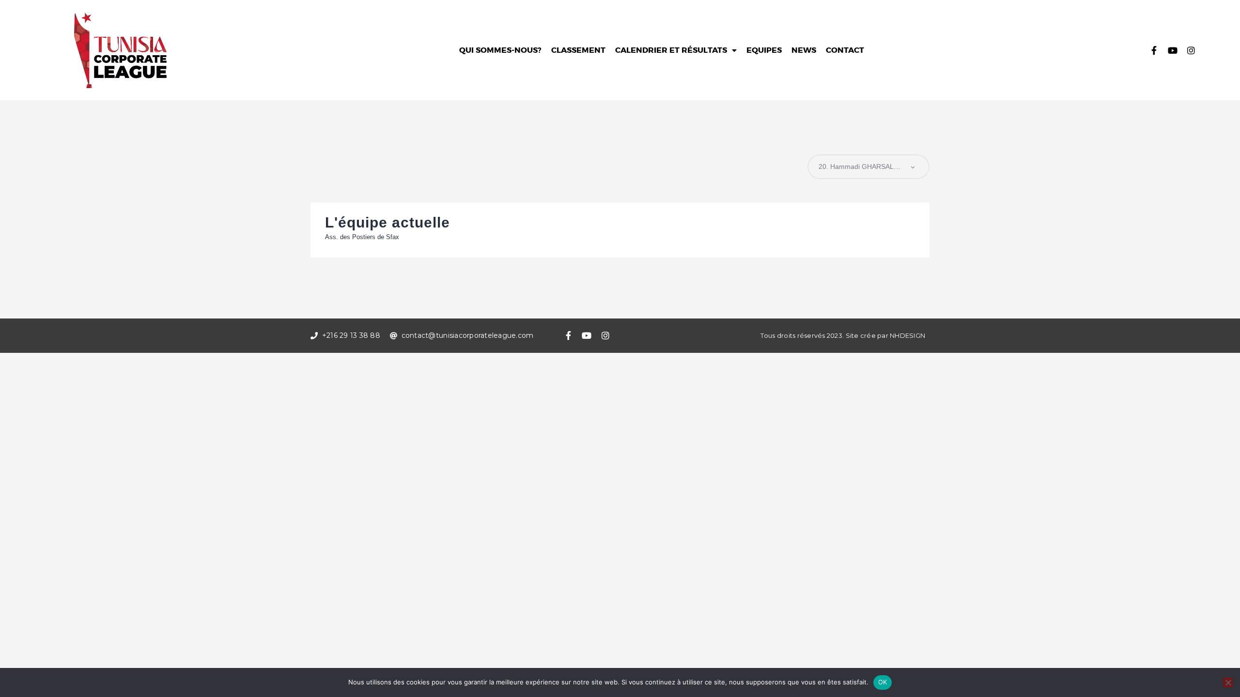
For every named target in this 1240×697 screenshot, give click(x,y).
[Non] (1228, 682)
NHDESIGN (907, 335)
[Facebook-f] (1154, 50)
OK (882, 682)
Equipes (764, 50)
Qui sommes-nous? (500, 50)
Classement (578, 50)
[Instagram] (1191, 50)
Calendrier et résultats (671, 50)
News (803, 50)
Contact (845, 50)
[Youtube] (1172, 50)
